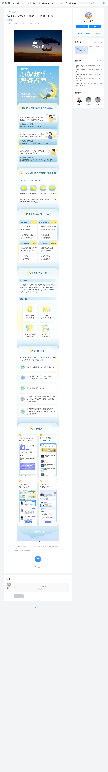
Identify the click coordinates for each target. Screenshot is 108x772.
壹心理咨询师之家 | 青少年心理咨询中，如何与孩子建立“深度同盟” (89, 84)
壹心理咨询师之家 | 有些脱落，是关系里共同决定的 (89, 70)
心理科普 (98, 61)
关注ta (82, 26)
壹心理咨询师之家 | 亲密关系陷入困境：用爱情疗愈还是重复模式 (89, 66)
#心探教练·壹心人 (11, 12)
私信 (95, 26)
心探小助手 (88, 21)
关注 (92, 50)
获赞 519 (97, 33)
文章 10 (80, 33)
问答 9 (88, 33)
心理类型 (9, 20)
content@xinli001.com (32, 548)
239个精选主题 (97, 42)
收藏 (39, 567)
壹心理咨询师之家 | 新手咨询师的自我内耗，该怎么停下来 (89, 75)
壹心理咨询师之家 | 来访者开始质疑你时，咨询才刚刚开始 (89, 79)
